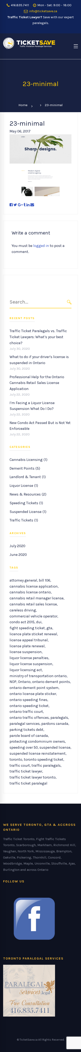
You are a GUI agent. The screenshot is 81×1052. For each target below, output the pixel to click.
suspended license (54, 747)
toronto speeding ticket (43, 759)
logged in (41, 245)
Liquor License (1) (24, 485)
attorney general (23, 580)
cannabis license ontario (30, 592)
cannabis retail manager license (37, 598)
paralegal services (25, 723)
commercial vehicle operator (33, 616)
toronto (16, 759)
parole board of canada (29, 735)
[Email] (32, 205)
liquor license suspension (31, 664)
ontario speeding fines (28, 699)
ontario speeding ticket (29, 705)
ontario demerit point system (34, 687)
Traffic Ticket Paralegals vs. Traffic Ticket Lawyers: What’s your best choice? (38, 337)
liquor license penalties (29, 658)
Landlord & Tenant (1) (28, 477)
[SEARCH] (69, 302)
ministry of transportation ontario (38, 676)
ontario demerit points (51, 681)
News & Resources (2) (28, 494)
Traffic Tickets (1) (24, 520)
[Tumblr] (24, 205)
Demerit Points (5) (25, 468)
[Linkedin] (27, 205)
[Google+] (20, 205)
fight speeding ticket (27, 628)
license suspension (26, 652)
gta (49, 628)
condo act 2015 (22, 622)
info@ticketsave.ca (42, 11)
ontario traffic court (26, 711)
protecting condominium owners (37, 741)
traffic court (20, 765)
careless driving (23, 610)
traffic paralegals (46, 765)
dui (39, 622)
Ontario (24, 681)
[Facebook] (11, 205)
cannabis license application (34, 586)
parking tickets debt (26, 729)
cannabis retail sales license (33, 604)
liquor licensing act (26, 670)
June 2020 (18, 554)
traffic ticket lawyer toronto (33, 777)
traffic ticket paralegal (28, 783)
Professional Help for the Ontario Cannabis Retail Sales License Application (37, 383)
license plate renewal (27, 646)
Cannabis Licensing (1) (28, 459)
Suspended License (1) (28, 511)
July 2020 (17, 546)
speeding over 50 (24, 747)
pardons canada (54, 723)
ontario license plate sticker (33, 693)
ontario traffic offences (29, 717)
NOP (13, 681)
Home (22, 105)
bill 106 (44, 580)
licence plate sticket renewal (33, 634)
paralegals (59, 717)
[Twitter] (15, 205)
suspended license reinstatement (38, 753)
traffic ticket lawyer (26, 771)
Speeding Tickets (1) (26, 503)
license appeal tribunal (29, 640)
